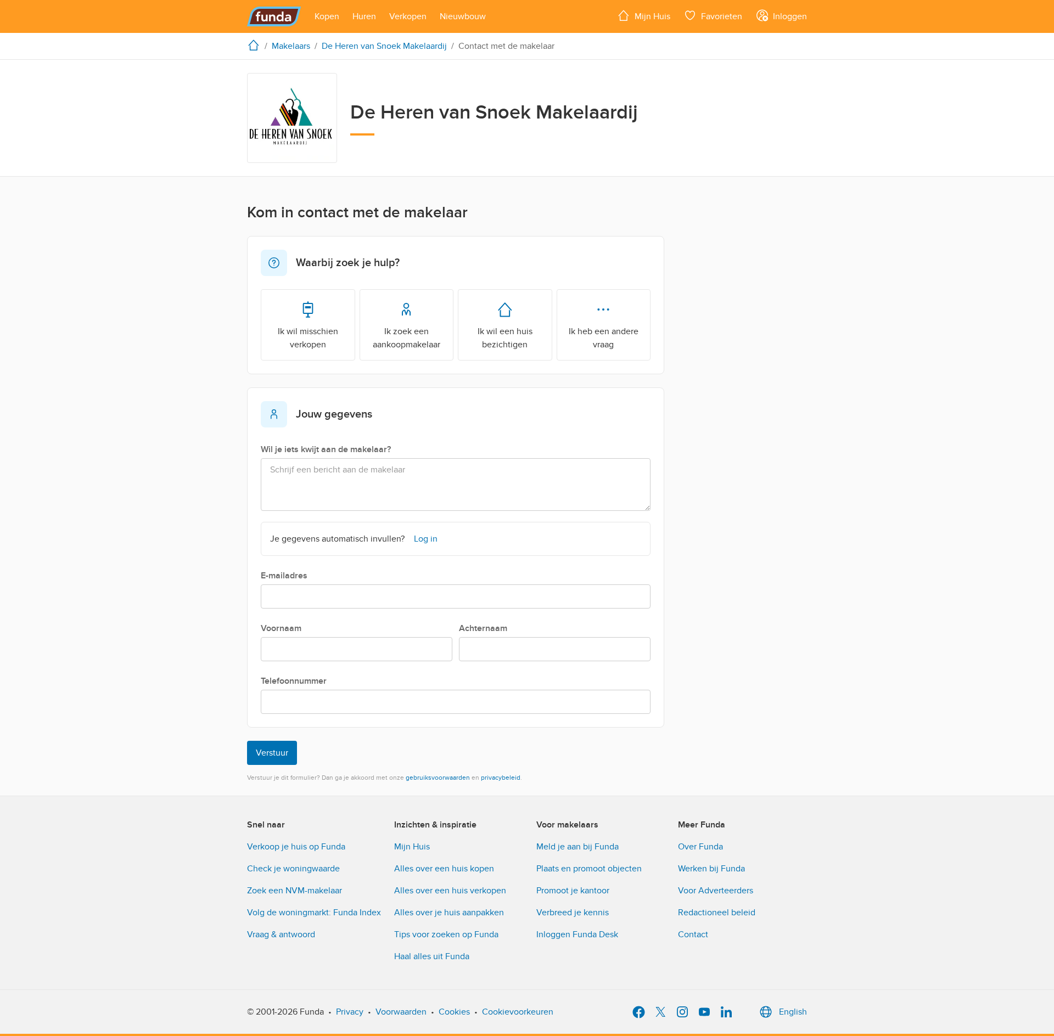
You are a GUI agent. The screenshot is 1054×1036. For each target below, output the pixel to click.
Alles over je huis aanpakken (449, 912)
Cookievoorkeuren (517, 1011)
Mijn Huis (412, 846)
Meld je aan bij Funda (577, 846)
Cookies (454, 1011)
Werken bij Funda (711, 868)
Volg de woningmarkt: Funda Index (314, 912)
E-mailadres (284, 575)
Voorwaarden (401, 1011)
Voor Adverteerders (715, 890)
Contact (693, 934)
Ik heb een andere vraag (603, 338)
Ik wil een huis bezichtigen (505, 338)
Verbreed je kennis (572, 912)
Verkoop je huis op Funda (296, 846)
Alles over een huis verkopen (450, 890)
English (793, 1011)
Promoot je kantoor (572, 890)
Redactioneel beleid (716, 912)
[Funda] (274, 16)
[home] (256, 45)
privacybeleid (500, 777)
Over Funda (700, 846)
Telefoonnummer (294, 680)
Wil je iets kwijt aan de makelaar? (326, 449)
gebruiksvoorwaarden (438, 777)
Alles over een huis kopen (444, 868)
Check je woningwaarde (293, 868)
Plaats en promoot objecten (589, 868)
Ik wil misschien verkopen (308, 338)
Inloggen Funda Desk (577, 934)
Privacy (349, 1011)
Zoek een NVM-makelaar (294, 890)
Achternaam (483, 628)
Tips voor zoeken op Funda (446, 934)
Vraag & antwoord (281, 934)
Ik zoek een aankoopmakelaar (406, 338)
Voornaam (281, 628)
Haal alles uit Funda (431, 956)
